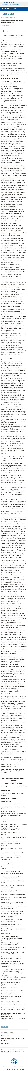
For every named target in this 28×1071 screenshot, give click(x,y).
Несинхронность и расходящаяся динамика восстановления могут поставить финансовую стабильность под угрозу (12, 1051)
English (2, 17)
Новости (4, 1027)
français (11, 17)
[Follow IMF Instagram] (6, 2)
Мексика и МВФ (5, 1036)
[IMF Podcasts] (11, 2)
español (7, 17)
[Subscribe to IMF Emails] (13, 2)
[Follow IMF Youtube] (9, 2)
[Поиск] (26, 7)
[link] (4, 14)
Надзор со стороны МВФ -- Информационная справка (12, 1039)
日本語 (15, 17)
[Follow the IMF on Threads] (7, 2)
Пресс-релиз (4, 1043)
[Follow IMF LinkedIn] (4, 2)
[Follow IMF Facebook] (7, 1069)
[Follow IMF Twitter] (1, 2)
